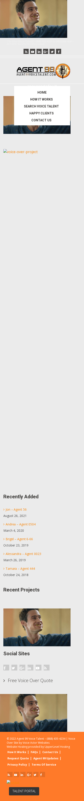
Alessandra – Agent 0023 (23, 554)
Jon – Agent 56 (16, 509)
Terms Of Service (44, 765)
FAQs (34, 752)
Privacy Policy (17, 765)
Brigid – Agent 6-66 (19, 539)
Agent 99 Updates (45, 758)
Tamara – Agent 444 (20, 568)
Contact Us (50, 752)
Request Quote (18, 758)
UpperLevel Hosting (57, 747)
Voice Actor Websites (36, 743)
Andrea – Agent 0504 (21, 524)
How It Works (16, 752)
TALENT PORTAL (24, 791)
